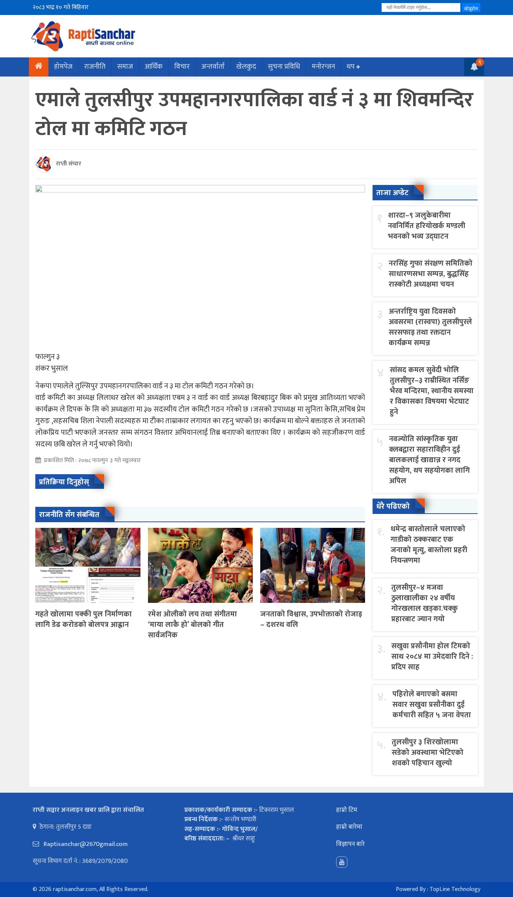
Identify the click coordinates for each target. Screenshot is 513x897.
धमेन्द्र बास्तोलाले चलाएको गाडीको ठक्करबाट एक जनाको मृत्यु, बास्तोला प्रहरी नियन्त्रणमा (429, 545)
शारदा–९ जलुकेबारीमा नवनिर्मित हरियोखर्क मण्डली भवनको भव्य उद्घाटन (426, 226)
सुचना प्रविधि (284, 66)
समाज (125, 66)
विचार (182, 66)
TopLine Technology (455, 889)
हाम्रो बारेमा (349, 827)
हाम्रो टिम (346, 810)
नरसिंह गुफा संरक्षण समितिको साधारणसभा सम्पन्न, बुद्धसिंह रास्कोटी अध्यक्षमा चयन (430, 274)
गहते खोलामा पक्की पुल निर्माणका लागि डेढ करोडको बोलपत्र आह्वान (83, 619)
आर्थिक (154, 66)
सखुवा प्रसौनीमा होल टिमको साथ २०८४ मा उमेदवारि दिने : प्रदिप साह (432, 656)
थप (351, 66)
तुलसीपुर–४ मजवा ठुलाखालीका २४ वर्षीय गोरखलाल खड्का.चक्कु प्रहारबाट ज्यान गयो (424, 603)
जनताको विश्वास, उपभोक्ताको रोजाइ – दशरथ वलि (311, 619)
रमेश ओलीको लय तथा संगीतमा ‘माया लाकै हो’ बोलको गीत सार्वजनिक (192, 625)
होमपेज (63, 66)
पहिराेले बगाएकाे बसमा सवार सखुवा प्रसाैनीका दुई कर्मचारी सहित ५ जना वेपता (431, 704)
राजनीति (95, 66)
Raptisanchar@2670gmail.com (85, 844)
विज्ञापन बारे (350, 844)
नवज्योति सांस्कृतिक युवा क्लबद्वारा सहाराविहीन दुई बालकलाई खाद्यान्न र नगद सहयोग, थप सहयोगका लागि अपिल (429, 460)
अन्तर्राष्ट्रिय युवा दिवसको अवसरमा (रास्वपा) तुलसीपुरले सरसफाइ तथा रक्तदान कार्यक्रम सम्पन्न (430, 327)
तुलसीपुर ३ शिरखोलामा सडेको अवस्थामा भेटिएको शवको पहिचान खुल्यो (427, 752)
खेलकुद (246, 66)
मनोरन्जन (323, 66)
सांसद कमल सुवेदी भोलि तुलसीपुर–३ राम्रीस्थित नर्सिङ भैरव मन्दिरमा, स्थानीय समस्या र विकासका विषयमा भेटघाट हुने (432, 391)
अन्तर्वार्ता (213, 66)
